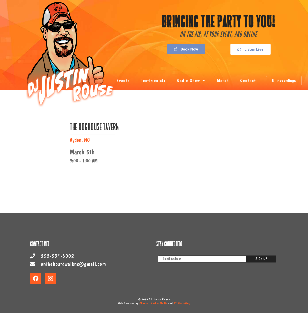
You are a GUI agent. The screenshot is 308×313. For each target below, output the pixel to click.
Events (123, 80)
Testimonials (153, 80)
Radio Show (188, 80)
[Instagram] (50, 278)
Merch (223, 80)
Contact (248, 80)
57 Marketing (182, 303)
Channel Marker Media (153, 303)
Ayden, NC (80, 140)
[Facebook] (35, 278)
